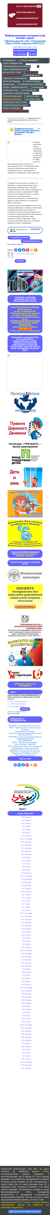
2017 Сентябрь (26, 913)
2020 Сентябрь (26, 1025)
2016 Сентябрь (26, 876)
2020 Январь (26, 1000)
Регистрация (21, 54)
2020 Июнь (26, 1015)
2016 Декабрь (26, 885)
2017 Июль (26, 907)
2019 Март (26, 969)
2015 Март (26, 820)
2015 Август (26, 835)
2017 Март (26, 894)
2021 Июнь (26, 1052)
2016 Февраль (26, 854)
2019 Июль (26, 981)
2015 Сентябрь (26, 839)
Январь (21, 118)
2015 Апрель (26, 823)
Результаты (11, 712)
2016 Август (26, 873)
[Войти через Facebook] (23, 250)
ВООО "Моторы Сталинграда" (25, 742)
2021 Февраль (26, 1040)
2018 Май (26, 938)
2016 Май (26, 863)
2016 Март (26, 857)
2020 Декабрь (26, 1034)
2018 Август (26, 947)
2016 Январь (26, 851)
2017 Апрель (26, 897)
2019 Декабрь (26, 997)
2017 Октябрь (26, 916)
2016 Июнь (26, 866)
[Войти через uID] (15, 250)
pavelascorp (22, 229)
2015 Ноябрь (26, 845)
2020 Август (26, 1021)
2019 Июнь (26, 978)
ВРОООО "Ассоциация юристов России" (25, 725)
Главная (10, 118)
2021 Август (26, 1059)
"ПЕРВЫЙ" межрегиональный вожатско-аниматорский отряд (25, 737)
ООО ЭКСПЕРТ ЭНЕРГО (25, 744)
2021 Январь (26, 1037)
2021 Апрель (26, 1046)
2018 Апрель (26, 935)
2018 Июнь (26, 941)
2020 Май (26, 1012)
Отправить (20, 261)
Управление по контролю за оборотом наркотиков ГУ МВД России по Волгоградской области (25, 753)
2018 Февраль (26, 928)
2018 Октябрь (26, 953)
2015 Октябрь (26, 842)
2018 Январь (26, 925)
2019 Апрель (26, 972)
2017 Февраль (26, 891)
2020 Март (26, 1006)
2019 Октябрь (26, 990)
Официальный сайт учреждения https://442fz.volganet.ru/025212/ (25, 42)
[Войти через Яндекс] (27, 250)
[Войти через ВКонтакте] (19, 250)
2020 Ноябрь (26, 1031)
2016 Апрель (26, 860)
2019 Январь (26, 963)
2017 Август (26, 910)
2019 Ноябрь (26, 994)
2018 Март (26, 932)
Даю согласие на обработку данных (25, 1211)
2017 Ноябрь (26, 919)
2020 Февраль (26, 1003)
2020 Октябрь (26, 1028)
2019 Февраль (26, 966)
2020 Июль (26, 1018)
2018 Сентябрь (26, 950)
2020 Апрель (26, 1009)
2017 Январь (26, 888)
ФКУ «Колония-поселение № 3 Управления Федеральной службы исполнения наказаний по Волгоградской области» (25, 748)
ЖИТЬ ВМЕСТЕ (34, 636)
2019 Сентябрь (26, 987)
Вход (34, 54)
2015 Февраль (26, 817)
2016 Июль (26, 870)
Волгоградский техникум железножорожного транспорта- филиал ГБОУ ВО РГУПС (25, 733)
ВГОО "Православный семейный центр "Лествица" (25, 728)
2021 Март (26, 1043)
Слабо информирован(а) (17, 704)
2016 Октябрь (26, 879)
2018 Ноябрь (26, 956)
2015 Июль (26, 832)
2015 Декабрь (26, 848)
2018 (16, 118)
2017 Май (26, 901)
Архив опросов (21, 712)
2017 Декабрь (26, 922)
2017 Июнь (26, 904)
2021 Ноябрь (26, 1068)
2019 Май (26, 975)
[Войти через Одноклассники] (35, 250)
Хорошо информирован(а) (18, 701)
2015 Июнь (26, 829)
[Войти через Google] (31, 250)
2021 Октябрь (26, 1065)
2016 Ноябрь (26, 882)
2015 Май (26, 826)
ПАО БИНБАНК (25, 740)
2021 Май (26, 1049)
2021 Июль (26, 1056)
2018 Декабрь (26, 959)
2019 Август (26, 984)
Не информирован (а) (16, 706)
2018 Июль (26, 944)
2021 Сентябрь (26, 1062)
